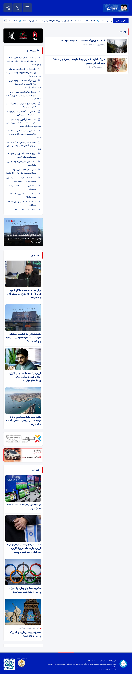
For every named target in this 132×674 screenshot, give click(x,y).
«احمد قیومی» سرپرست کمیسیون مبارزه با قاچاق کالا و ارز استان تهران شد (24, 145)
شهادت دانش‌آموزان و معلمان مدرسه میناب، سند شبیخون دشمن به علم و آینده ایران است (23, 123)
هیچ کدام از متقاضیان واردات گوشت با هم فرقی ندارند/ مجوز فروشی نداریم (78, 61)
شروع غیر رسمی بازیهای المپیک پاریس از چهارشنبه (25, 634)
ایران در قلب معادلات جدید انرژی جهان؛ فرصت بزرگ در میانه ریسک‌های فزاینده (25, 84)
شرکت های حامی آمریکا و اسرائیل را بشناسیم (21, 163)
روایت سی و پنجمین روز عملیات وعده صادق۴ (23, 195)
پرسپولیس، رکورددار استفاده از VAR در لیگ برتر (24, 506)
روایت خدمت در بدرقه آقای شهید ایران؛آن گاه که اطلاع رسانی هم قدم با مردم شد (24, 61)
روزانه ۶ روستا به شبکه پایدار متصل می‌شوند (21, 187)
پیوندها (91, 660)
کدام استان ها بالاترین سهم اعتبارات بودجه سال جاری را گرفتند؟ (21, 171)
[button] (14, 221)
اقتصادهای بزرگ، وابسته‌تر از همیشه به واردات (83, 40)
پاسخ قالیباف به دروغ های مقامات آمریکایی (21, 203)
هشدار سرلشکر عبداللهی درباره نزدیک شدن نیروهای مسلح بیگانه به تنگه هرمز (23, 95)
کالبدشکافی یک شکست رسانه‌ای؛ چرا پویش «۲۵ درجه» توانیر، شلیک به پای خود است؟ (69, 21)
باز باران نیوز (103, 669)
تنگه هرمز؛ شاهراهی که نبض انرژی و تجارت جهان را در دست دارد (21, 179)
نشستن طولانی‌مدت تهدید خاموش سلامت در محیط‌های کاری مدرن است (24, 134)
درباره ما (112, 660)
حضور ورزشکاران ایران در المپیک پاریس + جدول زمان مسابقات (25, 590)
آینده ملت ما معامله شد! (25, 210)
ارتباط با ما (102, 660)
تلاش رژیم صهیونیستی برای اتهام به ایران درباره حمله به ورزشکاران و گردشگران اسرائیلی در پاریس (24, 548)
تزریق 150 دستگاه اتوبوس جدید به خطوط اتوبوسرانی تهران (22, 155)
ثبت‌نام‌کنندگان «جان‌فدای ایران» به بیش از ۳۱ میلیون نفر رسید (21, 113)
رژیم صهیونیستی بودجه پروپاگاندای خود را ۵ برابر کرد (21, 105)
